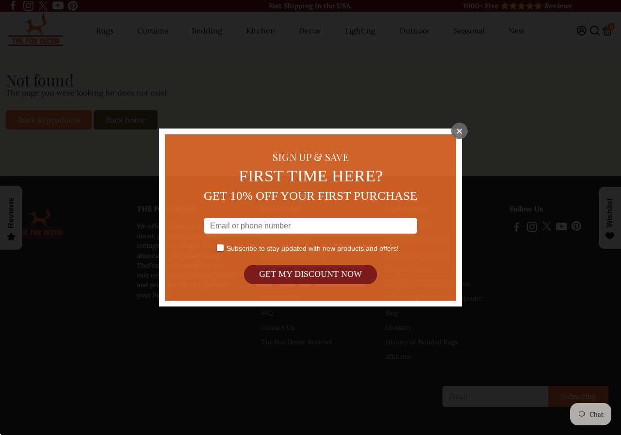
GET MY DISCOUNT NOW (310, 274)
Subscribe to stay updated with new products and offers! (313, 248)
